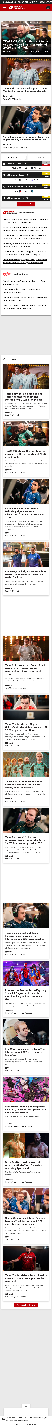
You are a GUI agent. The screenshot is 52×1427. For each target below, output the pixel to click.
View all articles (26, 1305)
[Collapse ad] (26, 1406)
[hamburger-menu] (4, 7)
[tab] (12, 157)
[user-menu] (48, 7)
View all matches (26, 204)
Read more (32, 1424)
